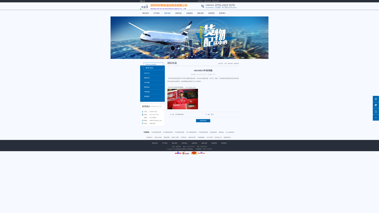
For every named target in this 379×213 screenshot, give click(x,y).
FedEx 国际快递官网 (191, 132)
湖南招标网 (167, 137)
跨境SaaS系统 (158, 137)
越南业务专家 (192, 137)
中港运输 (147, 91)
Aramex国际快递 (230, 132)
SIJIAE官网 (210, 137)
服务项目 (167, 13)
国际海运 (147, 87)
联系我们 (222, 13)
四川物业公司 (218, 137)
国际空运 (147, 78)
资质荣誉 (211, 13)
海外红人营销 (175, 137)
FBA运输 (147, 82)
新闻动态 (178, 13)
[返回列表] (203, 120)
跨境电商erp (149, 137)
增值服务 (147, 96)
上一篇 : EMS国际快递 (176, 114)
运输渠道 (189, 13)
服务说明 (200, 13)
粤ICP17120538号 (207, 149)
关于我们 (156, 13)
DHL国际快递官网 (168, 132)
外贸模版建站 (201, 137)
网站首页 (146, 13)
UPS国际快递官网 (179, 132)
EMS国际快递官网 (156, 132)
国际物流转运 (227, 137)
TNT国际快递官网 (203, 132)
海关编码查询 (213, 132)
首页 (225, 63)
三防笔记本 (184, 137)
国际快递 (147, 73)
